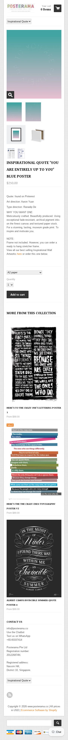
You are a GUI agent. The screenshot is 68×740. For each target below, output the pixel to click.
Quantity (11, 279)
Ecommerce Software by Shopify (39, 710)
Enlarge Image (10, 95)
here (19, 253)
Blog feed (10, 695)
